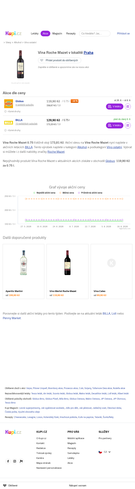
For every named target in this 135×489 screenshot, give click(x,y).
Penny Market (12, 318)
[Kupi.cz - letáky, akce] (13, 34)
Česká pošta (11, 412)
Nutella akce (119, 388)
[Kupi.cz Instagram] (15, 461)
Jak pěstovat (85, 408)
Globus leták (72, 393)
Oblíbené (12, 485)
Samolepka (73, 453)
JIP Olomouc (119, 399)
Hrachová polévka (68, 417)
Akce (45, 33)
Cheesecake (20, 417)
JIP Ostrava (106, 399)
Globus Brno (38, 399)
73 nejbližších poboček (26, 124)
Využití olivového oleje (29, 412)
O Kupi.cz (41, 438)
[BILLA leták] (9, 122)
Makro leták (84, 393)
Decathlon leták (99, 393)
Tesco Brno (10, 403)
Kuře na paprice (86, 417)
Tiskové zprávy (44, 453)
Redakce (41, 448)
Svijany (87, 388)
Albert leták (123, 393)
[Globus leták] (9, 103)
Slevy (8, 42)
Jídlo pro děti (71, 408)
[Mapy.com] (21, 461)
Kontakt (40, 443)
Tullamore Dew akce (102, 388)
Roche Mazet (56, 151)
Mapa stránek (43, 463)
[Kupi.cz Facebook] (8, 461)
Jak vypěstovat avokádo (52, 408)
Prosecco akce (71, 388)
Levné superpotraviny (29, 408)
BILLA (29, 147)
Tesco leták (36, 393)
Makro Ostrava (93, 399)
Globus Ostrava (77, 399)
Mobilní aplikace (76, 438)
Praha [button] (88, 53)
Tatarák (98, 417)
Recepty (71, 33)
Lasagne (31, 417)
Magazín (57, 33)
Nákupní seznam (77, 485)
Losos (39, 417)
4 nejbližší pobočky (24, 105)
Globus (110, 161)
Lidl (114, 313)
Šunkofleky (108, 417)
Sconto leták (59, 393)
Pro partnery (105, 438)
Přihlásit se (123, 33)
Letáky (34, 33)
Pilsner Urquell (40, 388)
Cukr (81, 388)
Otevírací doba (114, 408)
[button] (128, 107)
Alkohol (17, 42)
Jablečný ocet (99, 408)
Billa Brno (64, 399)
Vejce (29, 388)
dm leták (47, 393)
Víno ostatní (30, 42)
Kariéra (40, 458)
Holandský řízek (51, 417)
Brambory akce (55, 388)
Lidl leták (112, 393)
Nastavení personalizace (49, 468)
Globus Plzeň (51, 399)
